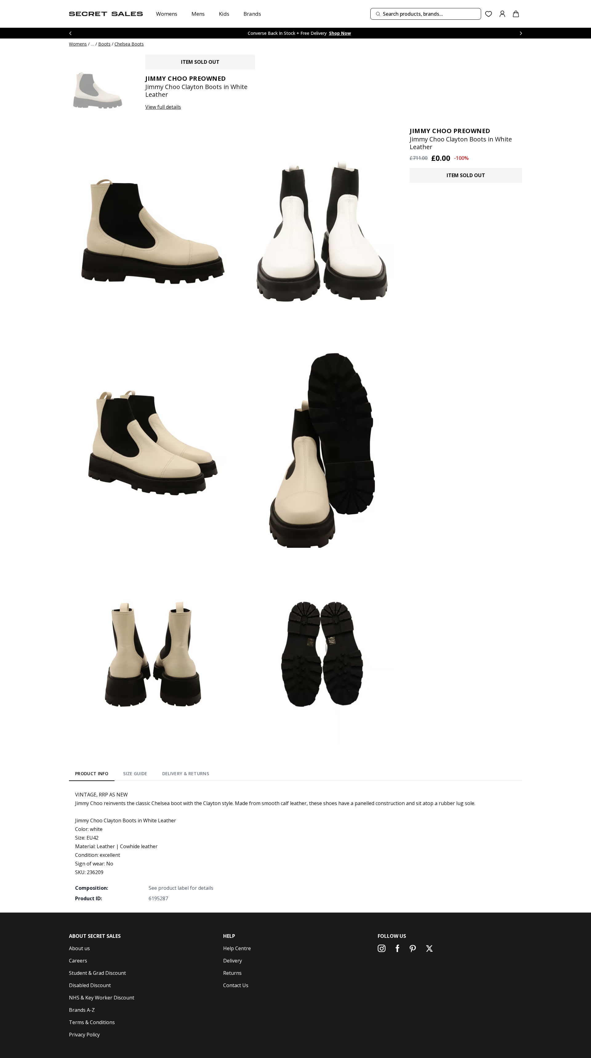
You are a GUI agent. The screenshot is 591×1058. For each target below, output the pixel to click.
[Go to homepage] (106, 14)
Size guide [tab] (135, 773)
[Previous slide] (70, 33)
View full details (163, 107)
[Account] (502, 14)
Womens (166, 13)
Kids (224, 13)
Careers (78, 960)
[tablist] (142, 774)
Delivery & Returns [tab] (185, 773)
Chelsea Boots (129, 44)
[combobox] (425, 14)
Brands (252, 13)
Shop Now (340, 33)
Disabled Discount (90, 985)
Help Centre (237, 948)
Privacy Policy (84, 1034)
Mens (198, 13)
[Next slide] (521, 33)
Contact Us (235, 985)
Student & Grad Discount (97, 973)
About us (79, 948)
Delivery (232, 960)
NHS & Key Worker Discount (101, 997)
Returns (232, 973)
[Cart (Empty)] (516, 14)
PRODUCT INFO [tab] (91, 773)
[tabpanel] (295, 846)
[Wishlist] (488, 14)
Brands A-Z (82, 1010)
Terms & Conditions (92, 1022)
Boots (104, 44)
